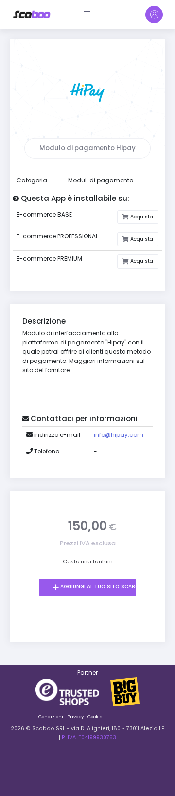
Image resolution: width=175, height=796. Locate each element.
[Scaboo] (31, 14)
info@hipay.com (118, 435)
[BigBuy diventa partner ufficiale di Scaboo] (125, 691)
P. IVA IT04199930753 (89, 737)
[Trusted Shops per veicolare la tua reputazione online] (72, 691)
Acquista (141, 216)
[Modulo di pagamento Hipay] (87, 92)
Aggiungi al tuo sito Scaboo (101, 586)
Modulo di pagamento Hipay (87, 148)
